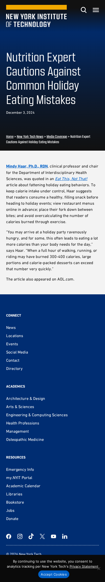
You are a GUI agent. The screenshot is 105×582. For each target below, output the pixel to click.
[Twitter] (42, 536)
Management (17, 431)
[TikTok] (31, 536)
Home (10, 136)
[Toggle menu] (96, 10)
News (11, 327)
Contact (12, 360)
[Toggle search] (84, 10)
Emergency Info (20, 469)
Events (12, 343)
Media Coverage (57, 136)
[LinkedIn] (64, 536)
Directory (14, 368)
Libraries (14, 494)
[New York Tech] (36, 16)
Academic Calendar (23, 485)
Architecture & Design (25, 398)
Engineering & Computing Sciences (37, 414)
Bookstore (15, 502)
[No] (98, 568)
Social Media (17, 352)
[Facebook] (8, 536)
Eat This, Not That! (71, 178)
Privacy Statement (84, 566)
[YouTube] (53, 536)
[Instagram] (19, 536)
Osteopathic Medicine (25, 439)
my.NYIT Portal (19, 477)
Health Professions (22, 423)
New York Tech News (30, 136)
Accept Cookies (54, 574)
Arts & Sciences (20, 406)
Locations (14, 335)
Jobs (10, 510)
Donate (12, 518)
